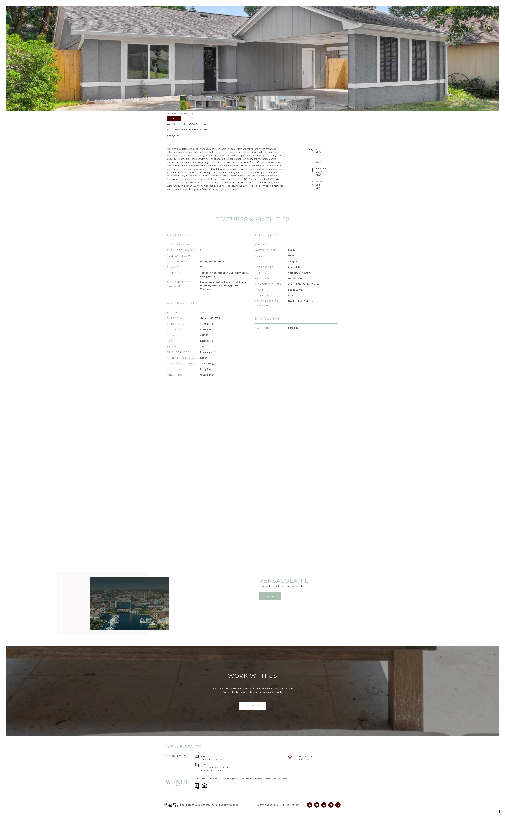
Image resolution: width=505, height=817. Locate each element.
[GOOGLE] (323, 805)
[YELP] (338, 805)
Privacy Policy (290, 804)
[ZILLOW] (331, 805)
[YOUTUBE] (316, 805)
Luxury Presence (229, 804)
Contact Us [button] (253, 706)
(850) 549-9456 (302, 759)
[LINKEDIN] (309, 805)
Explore (270, 596)
